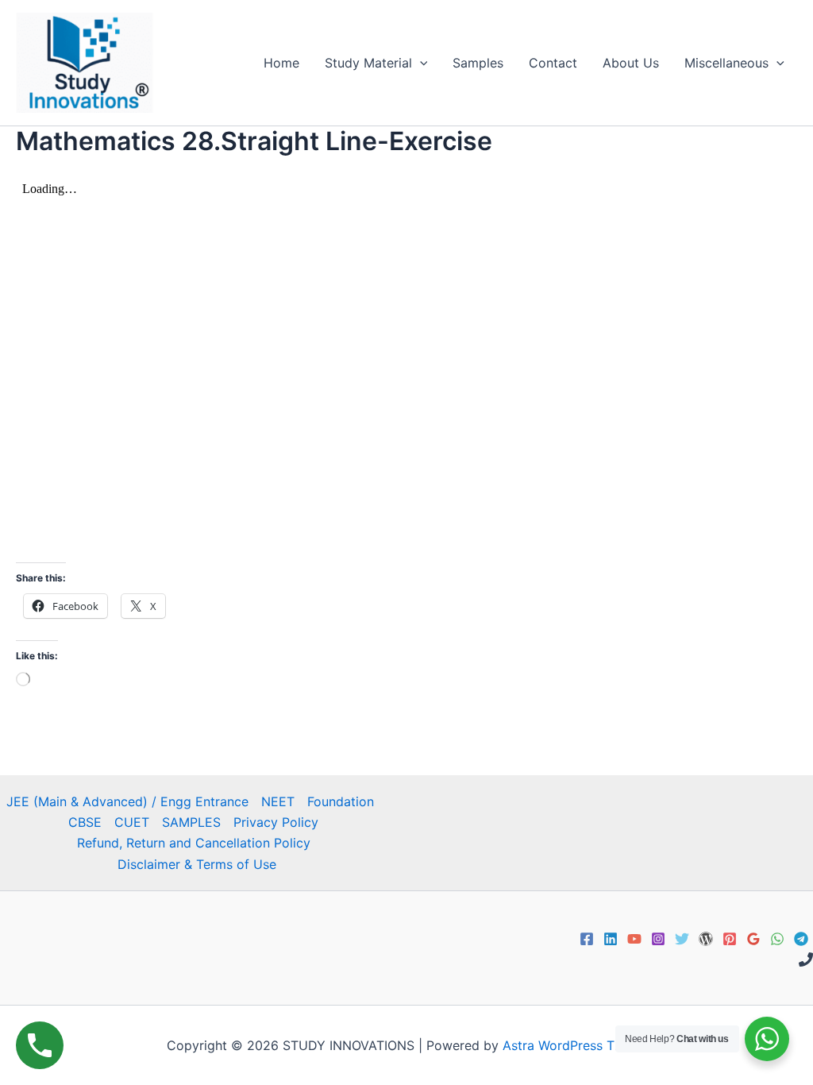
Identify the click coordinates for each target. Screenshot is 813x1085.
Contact (553, 63)
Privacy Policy (275, 822)
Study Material (368, 63)
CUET (131, 822)
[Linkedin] (610, 939)
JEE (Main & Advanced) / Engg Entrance (127, 801)
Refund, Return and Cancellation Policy (193, 843)
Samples (478, 63)
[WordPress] (706, 939)
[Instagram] (658, 939)
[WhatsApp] (777, 939)
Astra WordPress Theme (575, 1045)
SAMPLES (191, 822)
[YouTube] (634, 939)
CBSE (85, 822)
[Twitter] (682, 939)
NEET (278, 801)
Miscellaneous (726, 63)
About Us (631, 63)
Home (281, 63)
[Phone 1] (806, 959)
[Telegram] (801, 939)
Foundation (340, 801)
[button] (420, 63)
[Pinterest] (729, 939)
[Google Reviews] (753, 939)
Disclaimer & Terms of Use (197, 864)
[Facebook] (587, 939)
